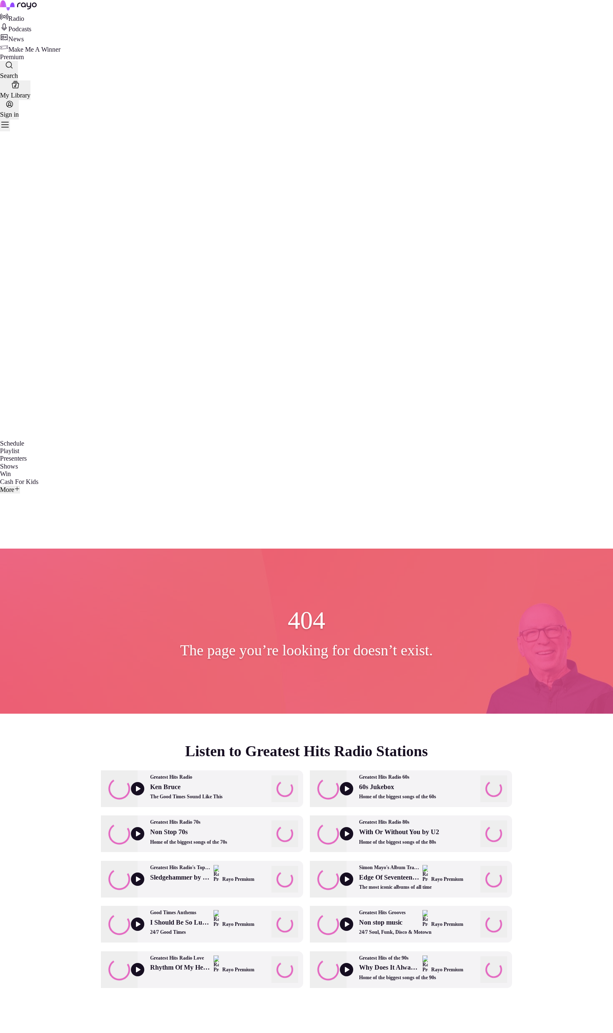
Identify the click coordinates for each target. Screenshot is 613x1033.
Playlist (9, 450)
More (7, 489)
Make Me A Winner (34, 49)
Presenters (13, 458)
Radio (16, 18)
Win (5, 473)
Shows (9, 466)
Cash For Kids (19, 481)
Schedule (12, 443)
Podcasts (19, 29)
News (16, 39)
